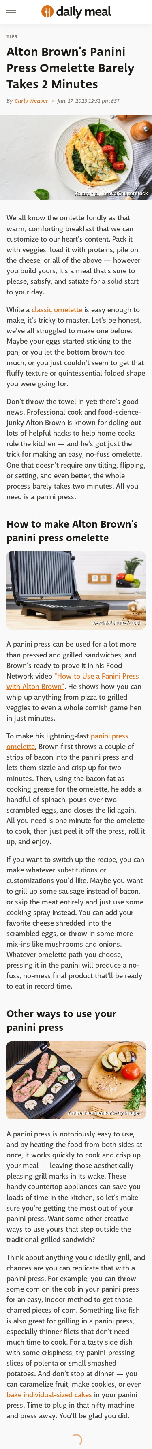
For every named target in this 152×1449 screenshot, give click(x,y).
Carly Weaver (31, 100)
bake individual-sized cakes (49, 1395)
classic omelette (57, 310)
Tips (11, 37)
